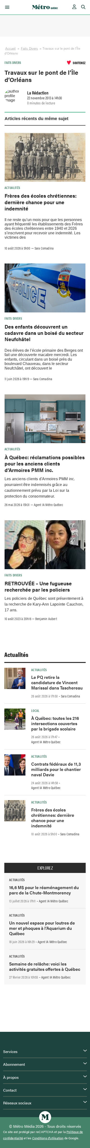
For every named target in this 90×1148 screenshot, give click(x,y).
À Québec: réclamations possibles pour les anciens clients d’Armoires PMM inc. (45, 463)
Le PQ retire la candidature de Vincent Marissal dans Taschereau (57, 682)
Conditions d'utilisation (48, 1138)
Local (35, 710)
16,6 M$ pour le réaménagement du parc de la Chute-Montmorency (44, 890)
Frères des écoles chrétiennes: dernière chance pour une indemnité (41, 202)
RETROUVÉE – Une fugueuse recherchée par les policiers (38, 586)
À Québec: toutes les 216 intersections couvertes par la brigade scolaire (55, 723)
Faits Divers (29, 48)
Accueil (10, 48)
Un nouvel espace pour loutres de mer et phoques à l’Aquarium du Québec (42, 928)
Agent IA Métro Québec (48, 504)
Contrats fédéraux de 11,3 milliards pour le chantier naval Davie (56, 769)
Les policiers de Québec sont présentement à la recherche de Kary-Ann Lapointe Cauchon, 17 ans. (44, 604)
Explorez (45, 868)
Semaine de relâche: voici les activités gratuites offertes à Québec (44, 966)
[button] (6, 7)
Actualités (12, 187)
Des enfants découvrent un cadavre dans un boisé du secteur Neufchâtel (44, 333)
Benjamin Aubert (46, 618)
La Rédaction (37, 92)
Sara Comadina (44, 248)
